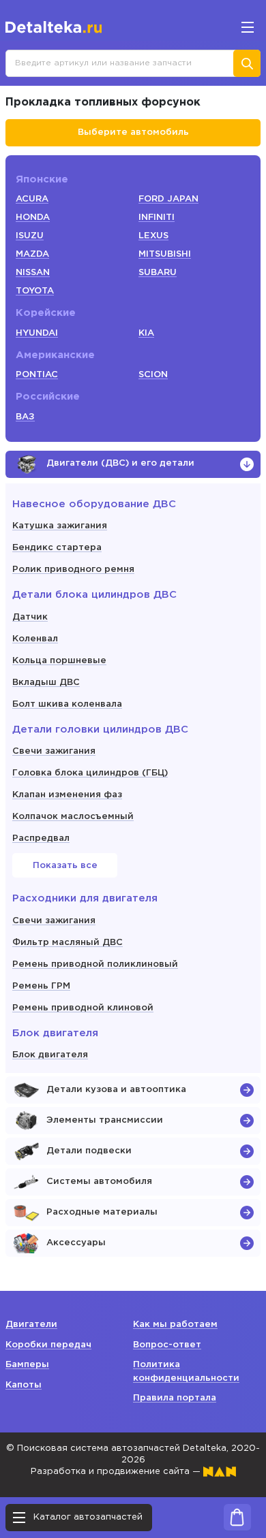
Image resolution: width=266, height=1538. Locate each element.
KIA (146, 333)
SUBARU (157, 272)
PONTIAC (37, 375)
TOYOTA (35, 291)
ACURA (32, 199)
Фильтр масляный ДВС (67, 942)
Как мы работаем (175, 1324)
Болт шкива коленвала (67, 704)
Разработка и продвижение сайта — (117, 1471)
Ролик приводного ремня (73, 569)
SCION (153, 375)
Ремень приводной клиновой (82, 1008)
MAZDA (32, 254)
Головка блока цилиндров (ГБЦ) (90, 773)
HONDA (33, 217)
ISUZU (30, 236)
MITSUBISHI (164, 254)
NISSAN (33, 272)
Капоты (23, 1385)
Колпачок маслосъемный (73, 816)
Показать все (65, 865)
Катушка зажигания (59, 526)
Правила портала (174, 1398)
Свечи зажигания (53, 751)
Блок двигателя (50, 1055)
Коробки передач (48, 1345)
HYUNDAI (37, 333)
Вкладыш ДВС (46, 682)
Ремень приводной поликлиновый (95, 964)
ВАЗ (25, 417)
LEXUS (153, 236)
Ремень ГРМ (41, 986)
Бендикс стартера (57, 547)
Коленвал (35, 639)
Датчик (30, 617)
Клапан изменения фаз (67, 795)
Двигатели (31, 1324)
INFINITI (156, 217)
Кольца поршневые (59, 660)
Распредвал (41, 838)
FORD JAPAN (168, 199)
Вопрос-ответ (167, 1345)
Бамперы (27, 1364)
